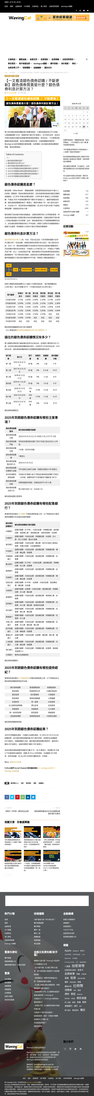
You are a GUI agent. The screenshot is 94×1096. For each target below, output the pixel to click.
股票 (84, 1002)
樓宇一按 (37, 930)
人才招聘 (55, 1069)
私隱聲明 (30, 1069)
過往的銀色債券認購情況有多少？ (20, 166)
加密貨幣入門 (13, 67)
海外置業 (65, 63)
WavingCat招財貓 (12, 771)
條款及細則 (38, 1069)
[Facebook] (76, 11)
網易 (73, 1002)
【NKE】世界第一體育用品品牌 (17, 811)
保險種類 (26, 67)
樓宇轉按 (37, 926)
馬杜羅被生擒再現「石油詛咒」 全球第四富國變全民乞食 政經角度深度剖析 (76, 168)
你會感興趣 (23, 822)
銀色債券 (28, 783)
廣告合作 (48, 67)
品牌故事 (18, 6)
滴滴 (74, 990)
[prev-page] (6, 874)
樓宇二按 (37, 933)
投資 (6, 6)
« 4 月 (75, 133)
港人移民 (44, 6)
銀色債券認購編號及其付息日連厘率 (30, 330)
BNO (82, 951)
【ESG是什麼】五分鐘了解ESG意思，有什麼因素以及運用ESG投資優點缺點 (46, 970)
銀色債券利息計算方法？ (16, 163)
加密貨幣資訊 (67, 59)
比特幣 (78, 986)
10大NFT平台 (68, 930)
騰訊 (82, 1010)
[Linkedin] (28, 797)
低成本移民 (83, 962)
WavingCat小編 (11, 93)
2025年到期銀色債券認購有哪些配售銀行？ (23, 171)
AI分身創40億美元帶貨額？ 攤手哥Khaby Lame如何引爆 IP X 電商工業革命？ (75, 178)
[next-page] (9, 874)
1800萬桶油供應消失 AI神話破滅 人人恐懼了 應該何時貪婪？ (13, 842)
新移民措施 (73, 982)
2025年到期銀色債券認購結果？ (19, 176)
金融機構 (37, 67)
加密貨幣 (78, 966)
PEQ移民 (74, 958)
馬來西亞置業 (9, 1000)
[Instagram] (80, 11)
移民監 (73, 998)
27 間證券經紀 (24, 678)
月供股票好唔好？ (40, 1023)
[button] (86, 59)
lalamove (68, 958)
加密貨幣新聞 (54, 6)
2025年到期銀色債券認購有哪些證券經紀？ (23, 174)
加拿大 (80, 970)
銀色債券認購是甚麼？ (15, 161)
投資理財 (44, 59)
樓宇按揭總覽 (39, 923)
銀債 (35, 783)
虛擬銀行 (66, 923)
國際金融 (22, 59)
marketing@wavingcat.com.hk (46, 1067)
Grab (83, 954)
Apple (68, 950)
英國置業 (8, 989)
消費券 (68, 990)
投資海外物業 (81, 978)
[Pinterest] (17, 797)
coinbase (76, 954)
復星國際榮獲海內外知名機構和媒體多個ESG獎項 (47, 812)
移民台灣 (79, 994)
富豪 (67, 978)
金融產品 (41, 783)
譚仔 (76, 1006)
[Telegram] (33, 797)
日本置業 (8, 979)
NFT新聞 (27, 6)
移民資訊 (11, 63)
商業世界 (33, 59)
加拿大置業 (9, 996)
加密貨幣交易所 (69, 933)
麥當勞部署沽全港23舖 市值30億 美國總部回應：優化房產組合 (13, 865)
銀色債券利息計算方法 (13, 240)
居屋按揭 (37, 940)
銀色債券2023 (14, 783)
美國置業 (8, 986)
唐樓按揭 (37, 937)
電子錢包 (68, 1010)
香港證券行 (67, 926)
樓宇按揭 (54, 63)
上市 (77, 962)
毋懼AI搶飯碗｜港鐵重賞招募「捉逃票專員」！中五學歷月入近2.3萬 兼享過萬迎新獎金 (76, 142)
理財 (11, 6)
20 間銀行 (22, 514)
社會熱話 (35, 6)
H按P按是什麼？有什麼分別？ (44, 919)
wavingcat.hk (47, 768)
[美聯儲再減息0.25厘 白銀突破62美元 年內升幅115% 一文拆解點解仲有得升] (32, 832)
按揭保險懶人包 (10, 961)
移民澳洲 (67, 998)
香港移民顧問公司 (69, 937)
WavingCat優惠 (66, 6)
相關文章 (10, 822)
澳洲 (79, 990)
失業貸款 (83, 974)
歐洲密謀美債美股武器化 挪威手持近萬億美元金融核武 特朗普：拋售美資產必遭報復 (76, 159)
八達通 (67, 966)
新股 (79, 982)
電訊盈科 (75, 1010)
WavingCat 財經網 (32, 1082)
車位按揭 (37, 943)
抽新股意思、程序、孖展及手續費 (46, 1016)
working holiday (69, 962)
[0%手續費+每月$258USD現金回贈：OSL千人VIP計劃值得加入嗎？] (51, 856)
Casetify (68, 954)
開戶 (80, 1006)
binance (76, 951)
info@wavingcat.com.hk (44, 1064)
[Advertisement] (47, 40)
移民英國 (81, 998)
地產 (6, 860)
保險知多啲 (38, 1026)
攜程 (66, 982)
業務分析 (68, 986)
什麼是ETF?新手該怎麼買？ (44, 1012)
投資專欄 (55, 59)
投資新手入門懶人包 (41, 1019)
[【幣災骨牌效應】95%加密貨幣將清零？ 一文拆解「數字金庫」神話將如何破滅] (51, 832)
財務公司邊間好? (69, 919)
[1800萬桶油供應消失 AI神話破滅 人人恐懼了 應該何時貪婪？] (13, 832)
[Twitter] (84, 11)
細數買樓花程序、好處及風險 (15, 965)
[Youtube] (87, 11)
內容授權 (47, 1069)
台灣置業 (8, 993)
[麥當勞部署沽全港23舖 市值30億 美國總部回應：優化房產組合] (13, 856)
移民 (74, 63)
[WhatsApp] (22, 797)
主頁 (6, 73)
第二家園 (68, 1002)
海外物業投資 (24, 63)
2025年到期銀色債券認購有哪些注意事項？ (23, 168)
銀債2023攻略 (15, 762)
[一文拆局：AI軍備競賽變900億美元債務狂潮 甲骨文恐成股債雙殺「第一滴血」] (32, 856)
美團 (79, 1002)
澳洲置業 (8, 982)
